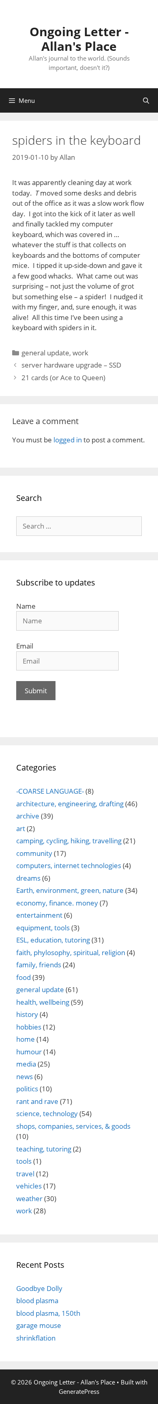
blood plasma (37, 1300)
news (24, 1076)
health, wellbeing (42, 1002)
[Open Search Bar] (146, 100)
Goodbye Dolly (39, 1288)
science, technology (47, 1113)
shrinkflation (36, 1338)
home (25, 1039)
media (26, 1064)
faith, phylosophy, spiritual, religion (70, 952)
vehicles (29, 1186)
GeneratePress (79, 1391)
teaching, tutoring (43, 1149)
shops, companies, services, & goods (73, 1126)
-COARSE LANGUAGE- (50, 791)
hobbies (28, 1027)
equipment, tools (43, 927)
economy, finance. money (57, 903)
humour (29, 1051)
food (23, 977)
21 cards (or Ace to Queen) (63, 377)
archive (27, 816)
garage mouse (38, 1325)
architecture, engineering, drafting (70, 803)
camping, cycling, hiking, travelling (69, 840)
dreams (28, 878)
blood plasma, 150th (48, 1313)
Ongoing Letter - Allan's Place (79, 38)
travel (25, 1173)
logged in (67, 439)
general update (45, 352)
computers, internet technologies (68, 865)
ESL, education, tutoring (53, 940)
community (34, 853)
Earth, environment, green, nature (70, 890)
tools (24, 1161)
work (80, 352)
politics (27, 1088)
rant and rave (37, 1101)
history (27, 1014)
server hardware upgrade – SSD (71, 365)
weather (29, 1198)
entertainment (39, 915)
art (20, 828)
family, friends (38, 964)
